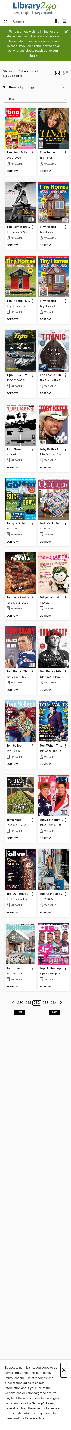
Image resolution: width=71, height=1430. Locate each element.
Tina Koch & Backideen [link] (19, 152)
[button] (57, 74)
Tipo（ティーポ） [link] (19, 375)
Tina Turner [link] (47, 152)
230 (20, 1003)
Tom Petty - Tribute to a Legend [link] (52, 671)
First (19, 1012)
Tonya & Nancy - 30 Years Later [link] (52, 820)
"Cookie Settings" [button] (32, 1403)
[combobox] (27, 22)
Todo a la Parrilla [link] (18, 597)
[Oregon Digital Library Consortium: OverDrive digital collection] (35, 8)
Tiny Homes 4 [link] (49, 301)
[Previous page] (13, 1003)
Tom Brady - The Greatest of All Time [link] (19, 671)
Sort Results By (13, 87)
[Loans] (56, 22)
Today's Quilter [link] (50, 523)
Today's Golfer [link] (16, 523)
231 (28, 1003)
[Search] (5, 21)
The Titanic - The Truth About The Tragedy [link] (52, 375)
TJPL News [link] (14, 449)
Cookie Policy (34, 1418)
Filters (10, 99)
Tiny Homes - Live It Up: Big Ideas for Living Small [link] (19, 301)
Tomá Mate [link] (14, 820)
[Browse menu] (64, 21)
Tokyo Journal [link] (49, 597)
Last (54, 1012)
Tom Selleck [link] (14, 746)
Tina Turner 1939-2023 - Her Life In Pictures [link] (19, 227)
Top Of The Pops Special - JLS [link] (52, 968)
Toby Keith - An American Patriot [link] (52, 449)
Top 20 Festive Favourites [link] (19, 894)
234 (54, 1003)
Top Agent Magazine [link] (52, 894)
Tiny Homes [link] (48, 227)
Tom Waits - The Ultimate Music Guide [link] (52, 746)
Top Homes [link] (14, 968)
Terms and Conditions (20, 1373)
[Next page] (60, 1003)
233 (45, 1003)
